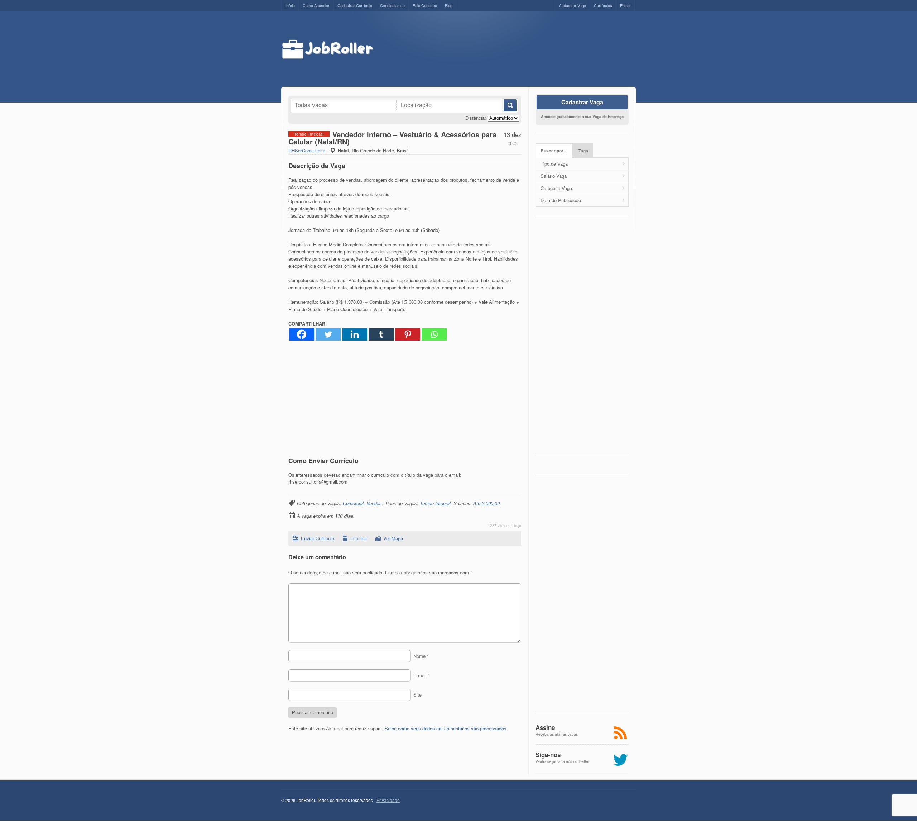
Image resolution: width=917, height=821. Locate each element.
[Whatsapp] (434, 334)
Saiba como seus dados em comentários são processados (445, 728)
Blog (448, 5)
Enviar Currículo (317, 538)
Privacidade (388, 800)
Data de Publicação (561, 200)
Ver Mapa (393, 538)
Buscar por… (554, 151)
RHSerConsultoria (306, 150)
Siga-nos (548, 754)
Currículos (603, 5)
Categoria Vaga (556, 188)
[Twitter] (328, 334)
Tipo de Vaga (554, 163)
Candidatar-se (392, 5)
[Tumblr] (381, 334)
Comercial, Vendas (362, 503)
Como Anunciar (316, 5)
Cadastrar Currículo (354, 5)
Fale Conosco (425, 5)
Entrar (625, 5)
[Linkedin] (354, 334)
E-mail (421, 675)
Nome (421, 655)
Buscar (509, 105)
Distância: (475, 117)
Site (417, 694)
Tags (583, 151)
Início (290, 5)
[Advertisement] (511, 49)
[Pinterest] (407, 334)
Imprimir (358, 538)
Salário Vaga (554, 175)
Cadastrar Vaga (572, 5)
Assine (545, 727)
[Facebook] (301, 334)
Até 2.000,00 (486, 503)
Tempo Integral (435, 503)
